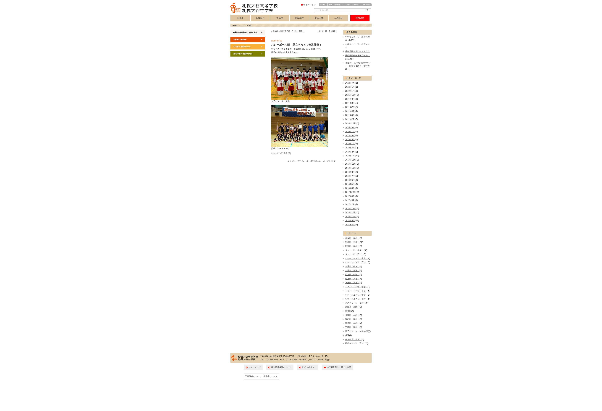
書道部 (348, 311)
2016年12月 (350, 208)
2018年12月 (350, 160)
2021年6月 (350, 111)
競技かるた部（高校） (355, 343)
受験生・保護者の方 (336, 4)
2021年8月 (350, 103)
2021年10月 (350, 95)
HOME (240, 18)
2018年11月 (350, 164)
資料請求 (360, 18)
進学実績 (318, 18)
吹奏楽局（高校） (353, 339)
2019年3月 (350, 148)
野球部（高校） (352, 246)
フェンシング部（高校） (356, 291)
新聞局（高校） (352, 307)
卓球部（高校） (352, 270)
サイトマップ (309, 4)
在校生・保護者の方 (353, 4)
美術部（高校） (352, 323)
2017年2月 (350, 204)
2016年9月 (350, 220)
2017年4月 (350, 200)
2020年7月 (350, 131)
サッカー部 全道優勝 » (327, 31)
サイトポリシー (309, 367)
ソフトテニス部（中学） (356, 295)
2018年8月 (350, 172)
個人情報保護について (281, 367)
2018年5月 (350, 184)
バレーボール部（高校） (356, 262)
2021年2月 (350, 119)
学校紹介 (323, 4)
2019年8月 (350, 139)
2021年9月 (350, 99)
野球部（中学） (352, 242)
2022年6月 (350, 87)
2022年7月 (350, 83)
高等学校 (299, 18)
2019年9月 (350, 135)
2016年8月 (350, 224)
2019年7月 (350, 143)
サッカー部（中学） (354, 250)
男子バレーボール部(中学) (307, 161)
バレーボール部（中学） (327, 161)
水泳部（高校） (352, 282)
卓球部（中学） (352, 266)
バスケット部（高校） (355, 303)
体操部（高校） (352, 238)
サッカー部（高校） (354, 254)
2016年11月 (350, 212)
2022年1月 (350, 91)
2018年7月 (350, 176)
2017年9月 (350, 196)
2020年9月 (350, 127)
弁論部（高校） (352, 315)
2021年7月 (350, 107)
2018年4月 (350, 188)
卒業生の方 (366, 4)
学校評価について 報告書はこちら (261, 376)
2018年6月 (350, 180)
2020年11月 (350, 123)
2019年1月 (350, 156)
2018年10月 (350, 168)
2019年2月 (350, 152)
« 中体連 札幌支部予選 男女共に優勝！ (287, 31)
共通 (347, 335)
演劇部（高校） (352, 319)
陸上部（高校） (352, 279)
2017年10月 (350, 192)
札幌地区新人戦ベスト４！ (357, 51)
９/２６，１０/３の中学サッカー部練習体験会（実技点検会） (358, 66)
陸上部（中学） (352, 274)
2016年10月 (350, 216)
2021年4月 (350, 115)
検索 (366, 10)
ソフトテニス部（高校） (356, 299)
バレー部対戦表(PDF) (281, 153)
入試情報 (338, 18)
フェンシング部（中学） (356, 287)
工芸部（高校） (352, 327)
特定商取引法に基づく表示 (339, 367)
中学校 (279, 18)
